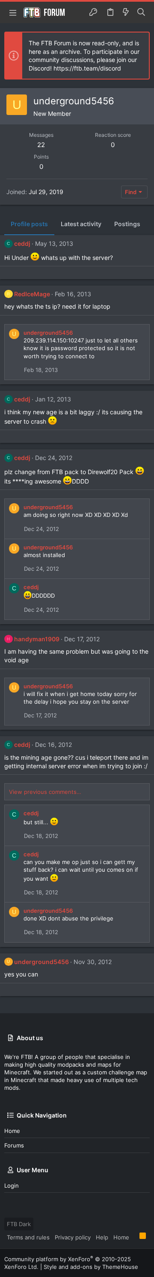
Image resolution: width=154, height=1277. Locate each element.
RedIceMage (32, 294)
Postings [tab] (127, 223)
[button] (12, 12)
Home (12, 1130)
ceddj (22, 243)
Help (102, 1237)
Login (11, 1185)
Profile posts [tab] (29, 223)
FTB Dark (19, 1224)
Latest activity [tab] (81, 223)
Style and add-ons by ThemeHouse (91, 1266)
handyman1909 (36, 639)
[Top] (134, 1236)
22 (41, 145)
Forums (14, 1145)
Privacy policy (73, 1237)
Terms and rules (28, 1237)
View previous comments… (45, 791)
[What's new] (125, 12)
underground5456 (48, 332)
